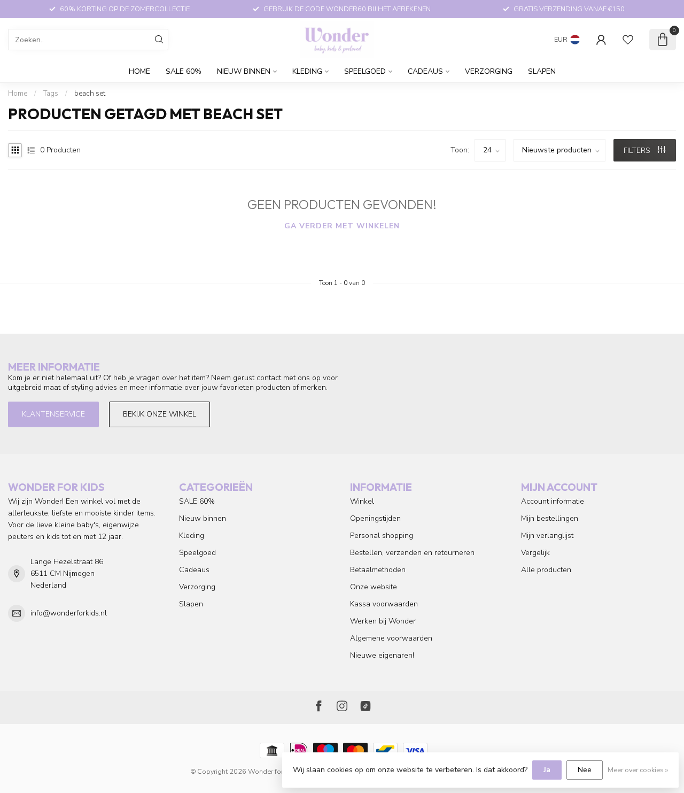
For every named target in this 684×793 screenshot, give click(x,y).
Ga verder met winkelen (342, 226)
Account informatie (552, 501)
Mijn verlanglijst (547, 535)
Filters (638, 150)
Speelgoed (365, 71)
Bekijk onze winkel (159, 414)
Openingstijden (375, 518)
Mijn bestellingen (549, 518)
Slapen (542, 71)
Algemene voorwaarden (391, 638)
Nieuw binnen (243, 71)
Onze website (373, 587)
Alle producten (546, 570)
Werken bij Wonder (383, 621)
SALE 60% (183, 71)
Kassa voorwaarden (384, 604)
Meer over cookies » (638, 769)
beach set (89, 93)
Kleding (307, 71)
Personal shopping (381, 535)
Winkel (362, 501)
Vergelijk (535, 553)
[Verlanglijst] (628, 39)
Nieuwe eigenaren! (382, 655)
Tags (50, 93)
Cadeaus (425, 71)
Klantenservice (53, 414)
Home (139, 71)
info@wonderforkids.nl (68, 613)
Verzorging (488, 71)
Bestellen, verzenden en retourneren (412, 553)
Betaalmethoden (378, 570)
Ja (546, 770)
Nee (585, 770)
